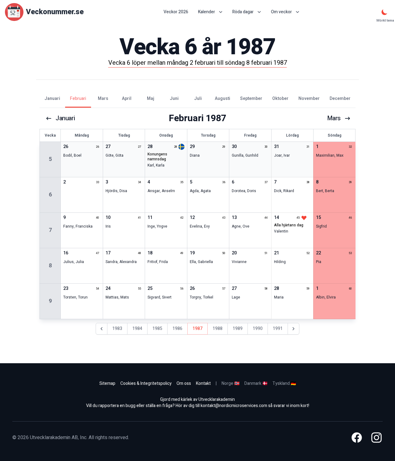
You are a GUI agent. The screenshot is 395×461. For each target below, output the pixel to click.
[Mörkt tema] (384, 12)
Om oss (184, 383)
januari (65, 118)
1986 (177, 328)
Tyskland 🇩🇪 (284, 383)
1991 (278, 328)
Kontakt (203, 383)
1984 (137, 328)
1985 (157, 328)
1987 (197, 328)
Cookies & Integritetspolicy (146, 383)
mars (334, 118)
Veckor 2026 (176, 12)
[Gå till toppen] (384, 450)
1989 (238, 328)
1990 (258, 328)
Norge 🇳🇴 (230, 383)
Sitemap (107, 383)
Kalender (206, 12)
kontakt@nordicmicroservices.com (234, 405)
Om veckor (281, 12)
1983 (117, 328)
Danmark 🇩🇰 (256, 383)
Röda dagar (243, 12)
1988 (217, 328)
